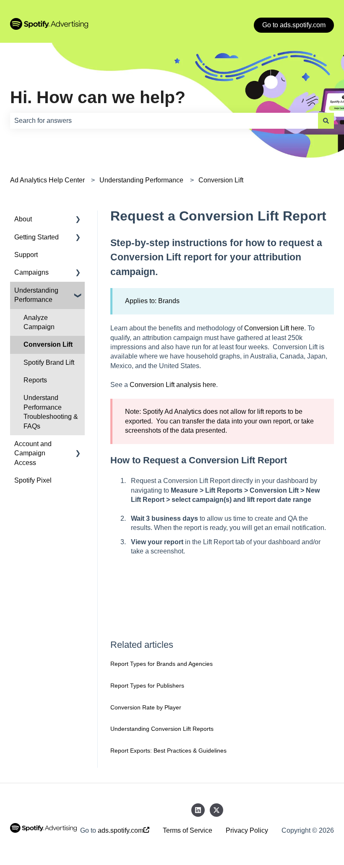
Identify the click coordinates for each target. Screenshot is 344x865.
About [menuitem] (23, 219)
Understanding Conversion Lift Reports (162, 728)
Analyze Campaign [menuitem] (39, 322)
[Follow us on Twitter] (216, 810)
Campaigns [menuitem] (31, 272)
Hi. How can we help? (97, 97)
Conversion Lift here (274, 328)
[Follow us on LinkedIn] (198, 810)
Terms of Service (187, 830)
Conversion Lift (220, 180)
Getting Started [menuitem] (36, 237)
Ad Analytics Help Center (47, 180)
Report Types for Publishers (147, 685)
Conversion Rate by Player (145, 707)
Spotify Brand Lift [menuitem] (48, 362)
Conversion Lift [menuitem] (48, 344)
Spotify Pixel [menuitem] (33, 480)
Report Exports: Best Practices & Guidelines (168, 750)
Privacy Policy (247, 830)
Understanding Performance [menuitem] (36, 295)
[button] (78, 220)
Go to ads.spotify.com (294, 25)
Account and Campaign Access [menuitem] (33, 453)
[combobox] (164, 121)
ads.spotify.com (120, 830)
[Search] (326, 121)
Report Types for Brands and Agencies (161, 663)
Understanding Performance (141, 180)
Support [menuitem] (26, 254)
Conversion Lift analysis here (173, 384)
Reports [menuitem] (35, 380)
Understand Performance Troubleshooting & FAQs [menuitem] (50, 411)
